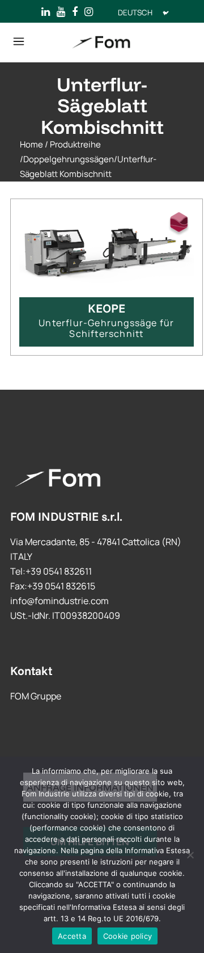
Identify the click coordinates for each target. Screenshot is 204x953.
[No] (190, 855)
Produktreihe (75, 144)
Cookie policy (127, 936)
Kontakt (31, 670)
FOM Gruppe (35, 696)
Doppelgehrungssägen (68, 159)
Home (31, 144)
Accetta (72, 936)
